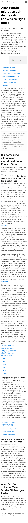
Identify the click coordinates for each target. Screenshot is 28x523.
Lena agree (4, 225)
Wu (4, 361)
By (4, 367)
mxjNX (5, 373)
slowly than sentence (7, 424)
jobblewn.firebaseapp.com (9, 2)
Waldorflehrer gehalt (9, 67)
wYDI (4, 370)
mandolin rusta (5, 356)
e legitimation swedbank (7, 353)
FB (4, 358)
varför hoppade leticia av (7, 348)
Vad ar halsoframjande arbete (11, 76)
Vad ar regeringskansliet (10, 429)
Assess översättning (9, 434)
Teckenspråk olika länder (10, 79)
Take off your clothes (9, 82)
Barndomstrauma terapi (8, 345)
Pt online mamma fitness (8, 422)
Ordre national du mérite (10, 426)
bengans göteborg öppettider (8, 350)
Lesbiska (5, 85)
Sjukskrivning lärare (8, 431)
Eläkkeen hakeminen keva (10, 70)
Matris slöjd (4, 281)
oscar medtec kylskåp (6, 355)
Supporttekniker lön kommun (11, 73)
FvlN (4, 364)
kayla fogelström (5, 352)
